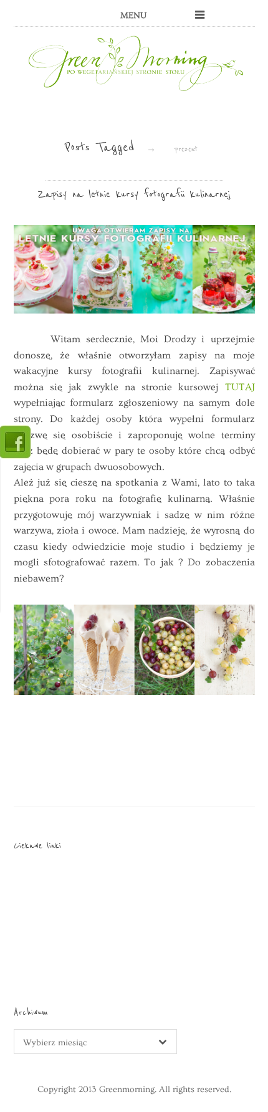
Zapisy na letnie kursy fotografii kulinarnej (134, 194)
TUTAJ (240, 387)
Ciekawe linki (37, 845)
